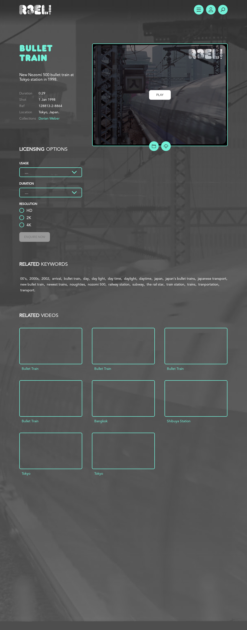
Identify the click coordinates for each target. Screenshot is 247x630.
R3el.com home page (36, 9)
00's (23, 278)
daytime (145, 278)
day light (98, 278)
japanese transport (212, 278)
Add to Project (154, 146)
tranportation (208, 284)
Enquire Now (34, 237)
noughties (77, 284)
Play (160, 95)
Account (211, 9)
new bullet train (32, 284)
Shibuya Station (179, 421)
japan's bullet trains (180, 278)
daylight (130, 278)
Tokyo (26, 473)
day (86, 278)
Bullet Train (30, 369)
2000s (34, 278)
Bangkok (101, 421)
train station (175, 284)
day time (114, 278)
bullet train (72, 278)
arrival (56, 278)
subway (138, 284)
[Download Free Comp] (166, 146)
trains (191, 284)
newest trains (57, 284)
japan (158, 278)
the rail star (155, 284)
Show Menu (199, 9)
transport (27, 290)
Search (223, 9)
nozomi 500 (96, 284)
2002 (45, 278)
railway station (119, 284)
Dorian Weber (49, 118)
